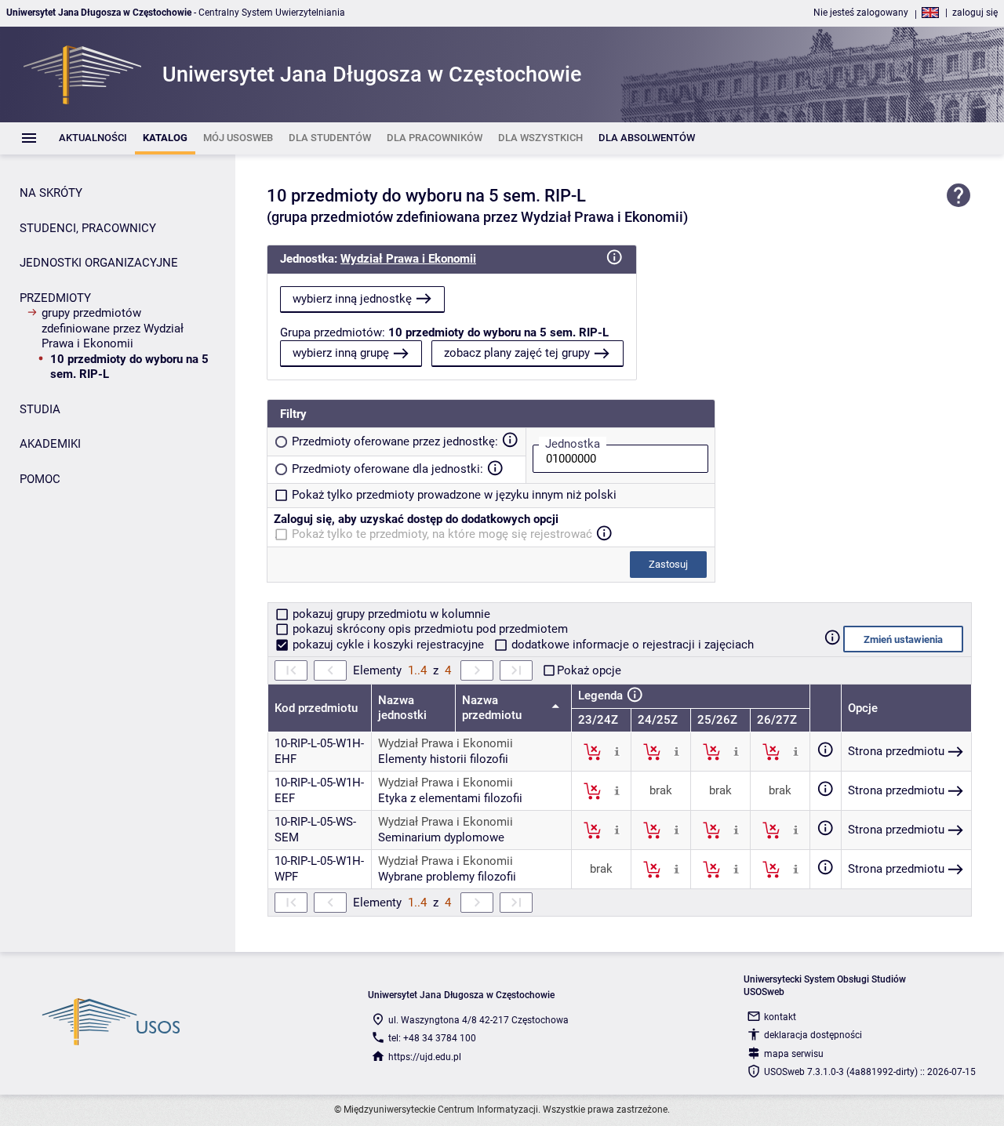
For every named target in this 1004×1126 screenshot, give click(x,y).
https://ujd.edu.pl (424, 1057)
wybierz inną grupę (341, 353)
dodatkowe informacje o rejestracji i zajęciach (631, 644)
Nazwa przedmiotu (493, 708)
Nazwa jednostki (402, 708)
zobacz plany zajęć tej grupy (517, 353)
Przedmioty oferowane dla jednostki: (387, 469)
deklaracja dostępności (813, 1035)
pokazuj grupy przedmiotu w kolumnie (389, 614)
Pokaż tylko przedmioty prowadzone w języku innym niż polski (454, 495)
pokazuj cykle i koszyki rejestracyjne (388, 644)
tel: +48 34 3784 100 (432, 1038)
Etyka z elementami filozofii (450, 798)
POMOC (40, 479)
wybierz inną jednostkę (352, 299)
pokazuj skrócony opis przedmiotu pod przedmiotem (428, 629)
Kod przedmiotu (316, 708)
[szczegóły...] (616, 751)
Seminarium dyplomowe (441, 837)
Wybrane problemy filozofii (447, 877)
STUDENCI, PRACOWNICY (88, 228)
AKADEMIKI (50, 444)
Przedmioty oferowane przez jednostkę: (395, 441)
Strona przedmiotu (896, 751)
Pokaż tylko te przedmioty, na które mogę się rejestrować (442, 534)
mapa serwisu (794, 1053)
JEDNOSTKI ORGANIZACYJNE (99, 263)
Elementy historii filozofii (443, 759)
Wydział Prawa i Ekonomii (408, 259)
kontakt (780, 1017)
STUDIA (40, 409)
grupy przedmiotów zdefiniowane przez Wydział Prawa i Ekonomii (113, 328)
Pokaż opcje (589, 670)
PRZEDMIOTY (55, 298)
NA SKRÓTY (51, 193)
